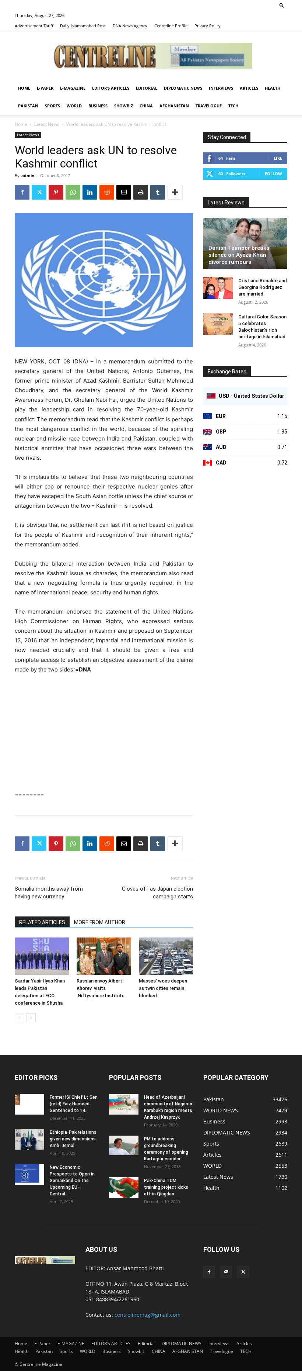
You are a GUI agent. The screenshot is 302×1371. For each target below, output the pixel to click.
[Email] (123, 192)
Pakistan (28, 105)
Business (98, 105)
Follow (273, 173)
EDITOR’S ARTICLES (110, 88)
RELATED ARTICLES (42, 922)
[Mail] (226, 1272)
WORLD (74, 105)
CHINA (146, 105)
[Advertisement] (104, 735)
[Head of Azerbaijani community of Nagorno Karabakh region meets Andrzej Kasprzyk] (123, 1104)
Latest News (46, 124)
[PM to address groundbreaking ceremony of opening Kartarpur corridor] (123, 1145)
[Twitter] (39, 192)
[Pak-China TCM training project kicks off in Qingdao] (123, 1187)
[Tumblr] (157, 192)
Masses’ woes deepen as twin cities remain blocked (163, 988)
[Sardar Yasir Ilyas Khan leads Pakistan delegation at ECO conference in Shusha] (42, 956)
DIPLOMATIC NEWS (183, 88)
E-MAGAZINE (72, 88)
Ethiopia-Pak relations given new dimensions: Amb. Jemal (73, 1139)
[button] (281, 5)
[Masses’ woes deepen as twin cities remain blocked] (166, 956)
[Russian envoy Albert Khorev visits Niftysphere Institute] (104, 956)
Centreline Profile (170, 25)
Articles (249, 88)
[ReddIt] (106, 192)
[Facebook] (22, 192)
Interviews (221, 88)
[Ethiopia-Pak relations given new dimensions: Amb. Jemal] (29, 1139)
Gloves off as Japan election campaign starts (157, 892)
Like (278, 158)
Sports (52, 105)
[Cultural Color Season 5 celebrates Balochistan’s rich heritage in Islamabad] (218, 324)
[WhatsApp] (73, 192)
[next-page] (31, 1017)
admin (27, 175)
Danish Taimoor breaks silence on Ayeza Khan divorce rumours (238, 255)
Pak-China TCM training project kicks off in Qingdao (166, 1187)
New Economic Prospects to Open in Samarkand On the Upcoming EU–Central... (72, 1180)
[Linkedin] (89, 192)
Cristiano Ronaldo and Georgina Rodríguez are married (262, 287)
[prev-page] (19, 1017)
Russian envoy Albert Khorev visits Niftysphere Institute (100, 988)
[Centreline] (151, 56)
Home (24, 88)
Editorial (146, 88)
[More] (175, 192)
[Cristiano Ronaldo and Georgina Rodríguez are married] (218, 288)
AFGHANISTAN (174, 105)
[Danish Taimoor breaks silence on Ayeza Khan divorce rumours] (245, 243)
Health (272, 88)
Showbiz (123, 105)
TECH (233, 105)
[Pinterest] (56, 192)
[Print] (140, 192)
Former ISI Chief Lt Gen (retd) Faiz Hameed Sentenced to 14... (74, 1104)
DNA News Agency (130, 25)
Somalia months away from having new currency (49, 892)
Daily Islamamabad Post (83, 25)
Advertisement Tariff (34, 25)
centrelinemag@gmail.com (147, 1314)
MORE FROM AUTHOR (99, 922)
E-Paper (45, 88)
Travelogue (209, 105)
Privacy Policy (207, 25)
